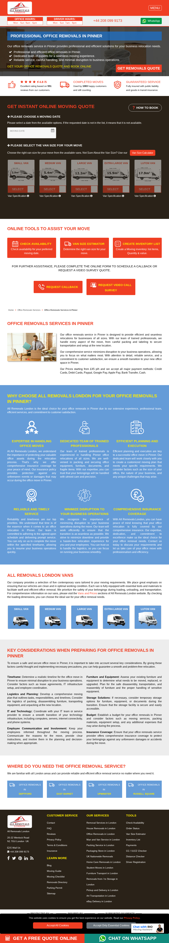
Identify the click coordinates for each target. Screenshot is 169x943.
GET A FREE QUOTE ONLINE (44, 938)
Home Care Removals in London (103, 862)
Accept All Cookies (58, 925)
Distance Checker (135, 856)
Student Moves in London (99, 867)
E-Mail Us (15, 847)
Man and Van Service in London (103, 839)
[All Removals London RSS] (32, 858)
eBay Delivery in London (99, 901)
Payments (131, 845)
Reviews (51, 834)
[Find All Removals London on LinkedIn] (26, 858)
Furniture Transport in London (102, 873)
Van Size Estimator (136, 834)
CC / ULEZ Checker (136, 850)
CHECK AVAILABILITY (31, 248)
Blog (49, 865)
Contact (51, 822)
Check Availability (135, 822)
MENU (155, 8)
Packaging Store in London (100, 850)
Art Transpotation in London (101, 895)
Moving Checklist (56, 876)
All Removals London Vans (40, 575)
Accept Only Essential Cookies (111, 925)
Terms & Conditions (57, 845)
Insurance (52, 850)
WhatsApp (154, 20)
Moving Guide (54, 871)
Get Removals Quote (139, 68)
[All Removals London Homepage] (19, 8)
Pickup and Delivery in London (102, 890)
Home (11, 310)
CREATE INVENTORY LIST (138, 248)
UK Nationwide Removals (99, 856)
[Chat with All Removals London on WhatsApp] (103, 938)
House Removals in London (100, 828)
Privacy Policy (132, 918)
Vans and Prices (87, 593)
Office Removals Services (28, 310)
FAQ (49, 828)
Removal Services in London (101, 822)
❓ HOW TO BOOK (145, 107)
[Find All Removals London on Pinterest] (20, 858)
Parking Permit (54, 887)
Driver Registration (136, 862)
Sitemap (51, 893)
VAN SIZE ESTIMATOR (84, 248)
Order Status (132, 828)
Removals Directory (57, 882)
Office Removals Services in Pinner (61, 310)
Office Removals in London (100, 834)
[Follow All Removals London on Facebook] (8, 858)
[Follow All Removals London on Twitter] (14, 858)
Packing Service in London (100, 845)
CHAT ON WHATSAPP (132, 938)
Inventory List (133, 839)
